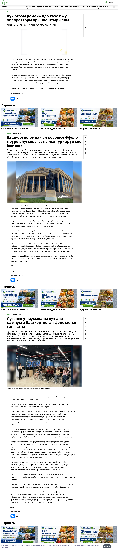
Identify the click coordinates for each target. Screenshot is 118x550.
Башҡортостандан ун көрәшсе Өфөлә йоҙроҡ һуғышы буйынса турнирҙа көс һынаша (38, 7)
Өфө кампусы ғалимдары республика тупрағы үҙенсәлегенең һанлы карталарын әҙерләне (95, 7)
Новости (5, 7)
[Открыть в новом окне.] (14, 99)
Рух (4, 1)
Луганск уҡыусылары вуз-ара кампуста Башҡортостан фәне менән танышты (67, 7)
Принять (107, 546)
